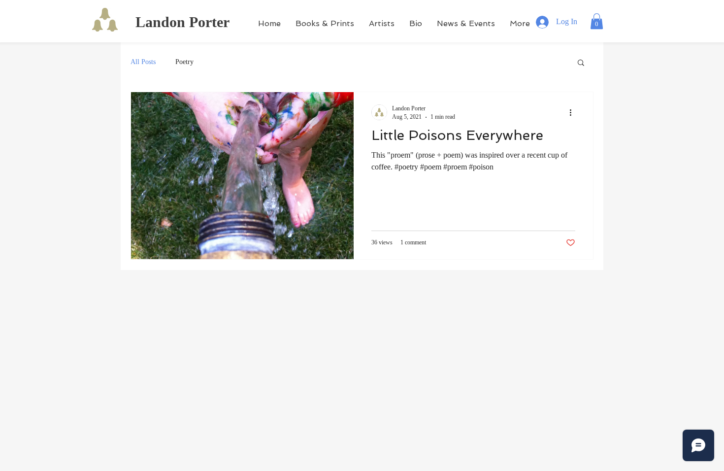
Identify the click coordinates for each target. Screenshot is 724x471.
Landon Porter (182, 22)
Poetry (184, 62)
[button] (596, 21)
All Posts (143, 62)
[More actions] (574, 112)
